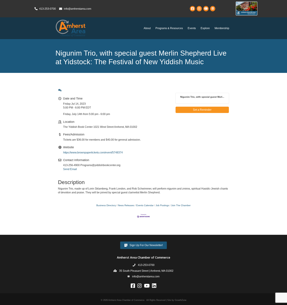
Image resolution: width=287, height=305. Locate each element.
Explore (205, 28)
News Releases (126, 205)
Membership (222, 28)
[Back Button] (59, 90)
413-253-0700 (146, 265)
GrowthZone (180, 300)
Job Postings (162, 205)
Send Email (70, 169)
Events (192, 28)
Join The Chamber (181, 205)
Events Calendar (145, 205)
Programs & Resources (169, 28)
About (147, 28)
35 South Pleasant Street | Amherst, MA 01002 (146, 270)
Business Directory (106, 205)
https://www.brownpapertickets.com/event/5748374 (93, 152)
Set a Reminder (202, 109)
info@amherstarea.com (145, 276)
